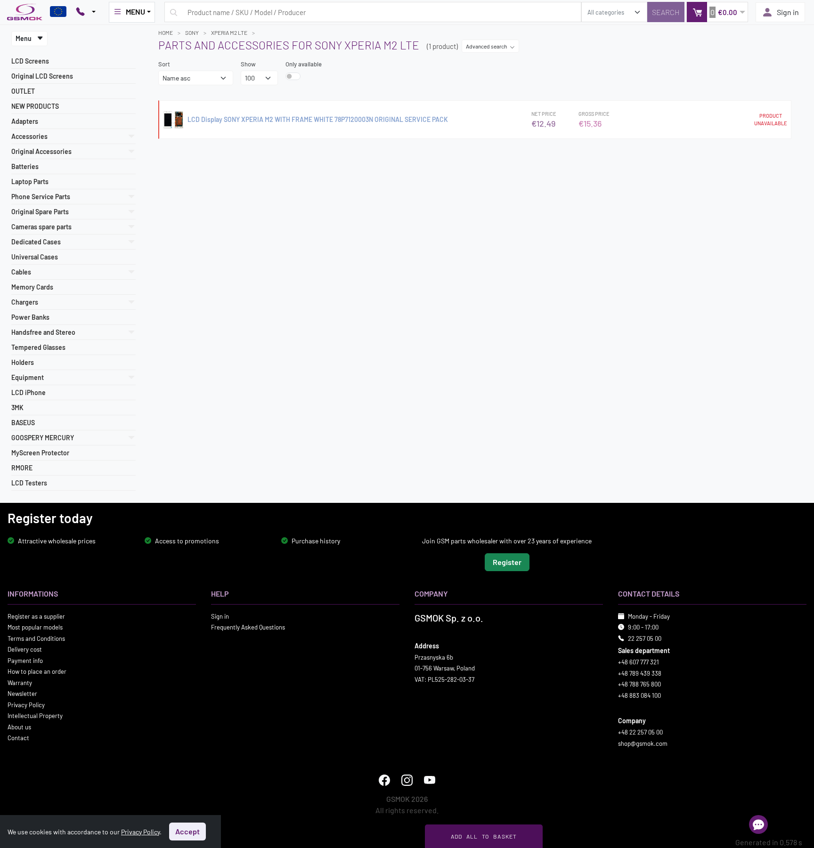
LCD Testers (29, 483)
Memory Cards (32, 287)
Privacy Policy (26, 704)
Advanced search (487, 46)
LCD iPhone (28, 392)
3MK (17, 408)
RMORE (22, 468)
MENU (135, 11)
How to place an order (37, 671)
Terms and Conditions (36, 638)
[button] (717, 12)
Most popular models (35, 627)
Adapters (24, 121)
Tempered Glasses (38, 347)
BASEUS (23, 423)
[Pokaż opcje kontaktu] (85, 12)
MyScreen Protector (40, 453)
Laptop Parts (30, 182)
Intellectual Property (35, 715)
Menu (24, 38)
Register (507, 561)
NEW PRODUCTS (35, 106)
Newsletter (22, 693)
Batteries (25, 166)
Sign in (788, 12)
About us (19, 726)
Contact (18, 738)
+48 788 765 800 (639, 684)
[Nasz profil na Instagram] (407, 780)
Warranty (20, 682)
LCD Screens (30, 61)
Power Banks (30, 317)
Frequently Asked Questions (248, 627)
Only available (303, 64)
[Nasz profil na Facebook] (384, 780)
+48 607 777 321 (638, 662)
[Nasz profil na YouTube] (429, 780)
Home (165, 32)
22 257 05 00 (644, 638)
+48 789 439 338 (639, 673)
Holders (22, 362)
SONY (192, 32)
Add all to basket (484, 836)
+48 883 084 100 (639, 695)
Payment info (25, 660)
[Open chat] (758, 824)
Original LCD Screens (42, 76)
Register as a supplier (36, 616)
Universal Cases (34, 257)
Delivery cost (25, 649)
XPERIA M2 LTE (229, 32)
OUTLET (23, 91)
